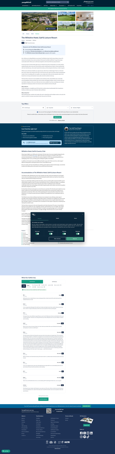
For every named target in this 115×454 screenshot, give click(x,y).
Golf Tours (46, 5)
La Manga (52, 424)
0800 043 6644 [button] (57, 117)
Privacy (23, 433)
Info (23, 33)
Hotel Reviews (32, 281)
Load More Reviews (43, 399)
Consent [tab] (39, 218)
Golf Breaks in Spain (54, 425)
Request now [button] (86, 425)
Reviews (37, 33)
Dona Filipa (38, 437)
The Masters (38, 424)
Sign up (92, 5)
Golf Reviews (54, 281)
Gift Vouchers (70, 5)
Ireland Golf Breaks (39, 435)
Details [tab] (57, 218)
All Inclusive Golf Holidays (55, 433)
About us (23, 418)
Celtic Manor (38, 422)
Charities (23, 422)
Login (89, 5)
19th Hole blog (24, 425)
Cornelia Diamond (54, 427)
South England (28, 40)
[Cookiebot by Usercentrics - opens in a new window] (78, 214)
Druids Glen (38, 425)
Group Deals (79, 5)
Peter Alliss (35, 155)
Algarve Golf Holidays (55, 422)
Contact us (24, 435)
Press (23, 424)
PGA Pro (52, 437)
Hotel (32, 33)
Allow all (74, 238)
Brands (66, 420)
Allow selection (57, 238)
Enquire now (86, 406)
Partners (67, 418)
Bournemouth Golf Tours (40, 431)
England (23, 40)
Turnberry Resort (39, 429)
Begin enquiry (55, 142)
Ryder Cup (38, 420)
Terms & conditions (25, 431)
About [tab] (75, 218)
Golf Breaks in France (55, 418)
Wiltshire (34, 40)
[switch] (50, 234)
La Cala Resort (53, 431)
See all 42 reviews (31, 42)
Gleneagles (38, 433)
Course (27, 33)
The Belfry (38, 418)
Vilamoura (53, 420)
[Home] (26, 2)
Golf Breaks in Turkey (55, 429)
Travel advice (24, 429)
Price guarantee (24, 427)
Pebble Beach (53, 435)
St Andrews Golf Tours (40, 427)
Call (30, 142)
